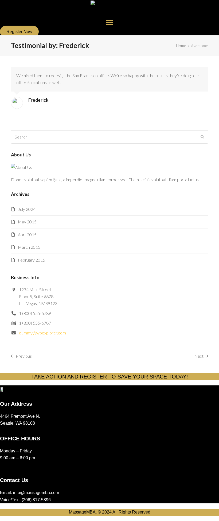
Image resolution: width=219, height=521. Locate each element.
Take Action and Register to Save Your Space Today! (109, 377)
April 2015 (27, 234)
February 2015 (31, 259)
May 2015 (27, 221)
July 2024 (27, 209)
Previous (21, 356)
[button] (110, 22)
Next (199, 356)
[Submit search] (202, 137)
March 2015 (29, 247)
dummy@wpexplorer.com (42, 332)
